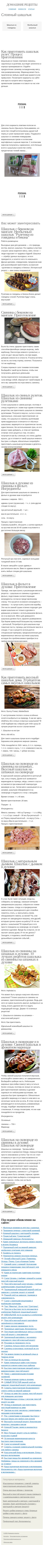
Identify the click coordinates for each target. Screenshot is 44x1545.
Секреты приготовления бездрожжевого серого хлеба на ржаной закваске (20, 1389)
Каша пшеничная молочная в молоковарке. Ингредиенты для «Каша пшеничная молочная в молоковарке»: (21, 1469)
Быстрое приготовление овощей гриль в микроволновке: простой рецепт (20, 1369)
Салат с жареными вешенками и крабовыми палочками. (17, 1302)
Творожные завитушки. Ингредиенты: (20, 1328)
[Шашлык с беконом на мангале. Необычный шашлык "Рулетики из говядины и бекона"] (22, 282)
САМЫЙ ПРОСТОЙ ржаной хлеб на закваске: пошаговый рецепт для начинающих (21, 1383)
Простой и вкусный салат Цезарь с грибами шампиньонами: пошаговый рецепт (21, 1285)
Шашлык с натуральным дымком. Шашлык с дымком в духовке (21, 863)
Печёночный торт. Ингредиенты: (17, 1521)
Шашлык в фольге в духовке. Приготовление (18, 585)
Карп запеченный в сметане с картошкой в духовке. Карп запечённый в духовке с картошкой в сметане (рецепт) (21, 1504)
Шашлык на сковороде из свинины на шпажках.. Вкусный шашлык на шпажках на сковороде (19, 767)
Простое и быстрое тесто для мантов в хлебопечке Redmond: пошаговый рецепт (19, 1310)
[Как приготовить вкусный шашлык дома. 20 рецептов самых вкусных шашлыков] (22, 697)
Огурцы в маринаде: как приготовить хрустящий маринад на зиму (18, 1406)
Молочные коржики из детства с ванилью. (21, 1227)
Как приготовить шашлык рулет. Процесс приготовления (20, 54)
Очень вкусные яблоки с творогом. (18, 1490)
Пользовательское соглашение (19, 1536)
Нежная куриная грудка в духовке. (19, 1379)
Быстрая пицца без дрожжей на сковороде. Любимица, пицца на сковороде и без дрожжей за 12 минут (21, 1461)
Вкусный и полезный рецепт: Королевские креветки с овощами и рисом (21, 1423)
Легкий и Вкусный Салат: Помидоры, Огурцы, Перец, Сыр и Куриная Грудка (18, 1260)
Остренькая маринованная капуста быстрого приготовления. (18, 1440)
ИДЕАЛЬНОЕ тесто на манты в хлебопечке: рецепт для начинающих (21, 1316)
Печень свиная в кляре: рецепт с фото (19, 1517)
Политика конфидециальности (12, 1539)
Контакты (6, 1536)
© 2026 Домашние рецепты (11, 1533)
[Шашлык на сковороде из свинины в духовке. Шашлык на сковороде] (22, 1196)
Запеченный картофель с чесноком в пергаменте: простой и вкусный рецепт (18, 1338)
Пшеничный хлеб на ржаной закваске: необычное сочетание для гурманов (18, 1248)
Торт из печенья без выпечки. (17, 1359)
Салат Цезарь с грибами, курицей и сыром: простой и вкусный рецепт (21, 1279)
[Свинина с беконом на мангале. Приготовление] (22, 331)
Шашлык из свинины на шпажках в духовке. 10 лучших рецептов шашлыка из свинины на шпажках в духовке (21, 956)
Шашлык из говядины (11, 26)
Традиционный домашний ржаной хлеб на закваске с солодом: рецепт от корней (21, 1291)
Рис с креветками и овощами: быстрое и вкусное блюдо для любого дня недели (20, 1417)
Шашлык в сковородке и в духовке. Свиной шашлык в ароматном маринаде (21, 1044)
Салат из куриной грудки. (15, 1444)
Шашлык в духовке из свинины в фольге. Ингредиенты (17, 485)
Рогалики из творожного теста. (17, 1342)
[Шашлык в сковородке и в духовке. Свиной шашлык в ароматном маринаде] (22, 1061)
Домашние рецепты (22, 4)
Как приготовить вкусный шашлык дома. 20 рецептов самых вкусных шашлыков (20, 679)
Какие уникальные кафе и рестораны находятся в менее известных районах (19, 1364)
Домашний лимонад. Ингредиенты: (18, 1238)
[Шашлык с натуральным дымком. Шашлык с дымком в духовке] (22, 882)
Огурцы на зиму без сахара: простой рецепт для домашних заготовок (21, 1395)
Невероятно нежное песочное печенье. (20, 1255)
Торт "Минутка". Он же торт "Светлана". (21, 1306)
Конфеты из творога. (12, 1253)
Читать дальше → (8, 214)
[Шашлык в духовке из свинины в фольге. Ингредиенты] (22, 544)
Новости (22, 8)
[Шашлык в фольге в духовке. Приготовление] (22, 654)
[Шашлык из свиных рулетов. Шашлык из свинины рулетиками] (22, 460)
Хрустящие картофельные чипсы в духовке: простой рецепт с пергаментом (21, 1333)
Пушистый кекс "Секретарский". (17, 1236)
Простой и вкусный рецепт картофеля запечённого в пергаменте (19, 1322)
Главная (12, 8)
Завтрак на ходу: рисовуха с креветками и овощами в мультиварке (21, 1411)
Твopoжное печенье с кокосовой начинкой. (21, 1230)
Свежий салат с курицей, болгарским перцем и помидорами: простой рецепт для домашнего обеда (20, 1267)
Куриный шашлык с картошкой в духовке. (21, 1233)
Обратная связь (8, 1542)
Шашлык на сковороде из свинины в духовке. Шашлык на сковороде (19, 1142)
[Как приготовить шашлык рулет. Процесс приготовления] (22, 165)
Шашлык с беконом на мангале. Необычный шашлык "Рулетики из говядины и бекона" (17, 233)
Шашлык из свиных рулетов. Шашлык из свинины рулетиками (22, 398)
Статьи (31, 8)
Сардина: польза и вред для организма (21, 1345)
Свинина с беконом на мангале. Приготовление (18, 313)
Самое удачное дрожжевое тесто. (19, 1326)
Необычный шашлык (32, 26)
